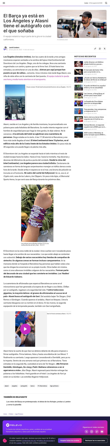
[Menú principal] (4, 3)
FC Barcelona (42, 386)
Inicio (5, 414)
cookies (19, 443)
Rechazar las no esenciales (95, 440)
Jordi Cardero (14, 47)
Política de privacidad (45, 440)
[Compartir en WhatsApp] (100, 49)
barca (32, 386)
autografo (24, 386)
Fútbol (11, 414)
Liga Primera (19, 414)
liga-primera (54, 386)
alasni (6, 386)
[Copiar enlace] (95, 49)
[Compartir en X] (105, 49)
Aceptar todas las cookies (69, 440)
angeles (14, 386)
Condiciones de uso (29, 440)
